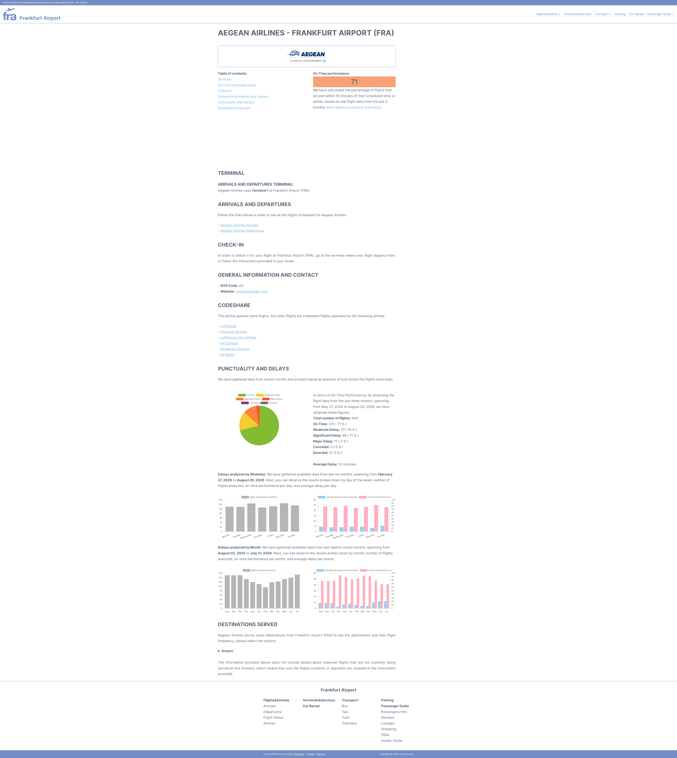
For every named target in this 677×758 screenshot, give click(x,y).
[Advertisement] (307, 140)
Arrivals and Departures (237, 85)
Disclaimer (299, 754)
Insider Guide (391, 740)
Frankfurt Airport (40, 18)
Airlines (269, 723)
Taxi (345, 712)
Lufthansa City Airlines (238, 337)
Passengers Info (394, 712)
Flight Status (273, 717)
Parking (620, 14)
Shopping (388, 729)
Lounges (388, 723)
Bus (345, 706)
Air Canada (229, 343)
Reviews (387, 717)
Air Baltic (227, 355)
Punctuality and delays (236, 102)
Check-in (225, 91)
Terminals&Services (577, 14)
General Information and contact (243, 96)
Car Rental (636, 14)
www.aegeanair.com (252, 291)
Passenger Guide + (660, 14)
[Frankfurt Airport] (9, 14)
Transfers (349, 723)
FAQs (385, 735)
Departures (272, 712)
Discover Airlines (233, 332)
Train (346, 717)
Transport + (603, 14)
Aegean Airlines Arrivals (239, 225)
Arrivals (269, 706)
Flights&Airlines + (548, 14)
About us (321, 754)
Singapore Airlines (234, 349)
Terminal (224, 79)
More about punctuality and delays (354, 107)
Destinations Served (234, 108)
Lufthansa (228, 326)
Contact (311, 754)
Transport (350, 700)
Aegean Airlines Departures (242, 231)
